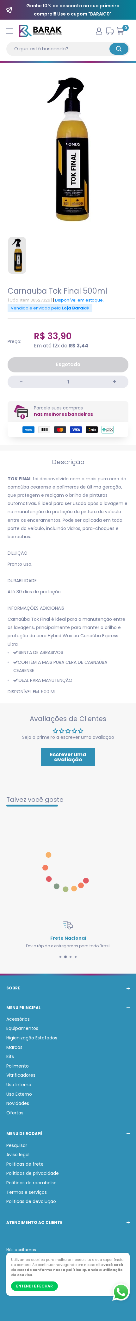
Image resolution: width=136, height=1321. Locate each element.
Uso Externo (19, 1094)
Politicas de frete (25, 1164)
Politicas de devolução (31, 1201)
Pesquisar (16, 1145)
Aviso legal (17, 1154)
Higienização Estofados (31, 1038)
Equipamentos (22, 1028)
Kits (10, 1056)
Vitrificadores (20, 1075)
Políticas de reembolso (31, 1183)
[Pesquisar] (118, 49)
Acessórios (18, 1019)
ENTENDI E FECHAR (34, 1286)
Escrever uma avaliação (68, 757)
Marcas (14, 1047)
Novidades (17, 1103)
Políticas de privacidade (32, 1173)
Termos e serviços (26, 1192)
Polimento (17, 1066)
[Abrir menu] (9, 31)
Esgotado (68, 364)
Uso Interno (18, 1084)
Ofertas (14, 1113)
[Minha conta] (99, 31)
